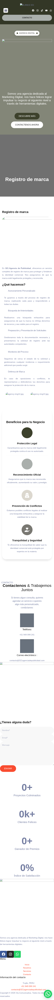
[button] (5, 10)
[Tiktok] (42, 10)
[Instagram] (37, 10)
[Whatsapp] (51, 10)
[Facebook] (33, 10)
